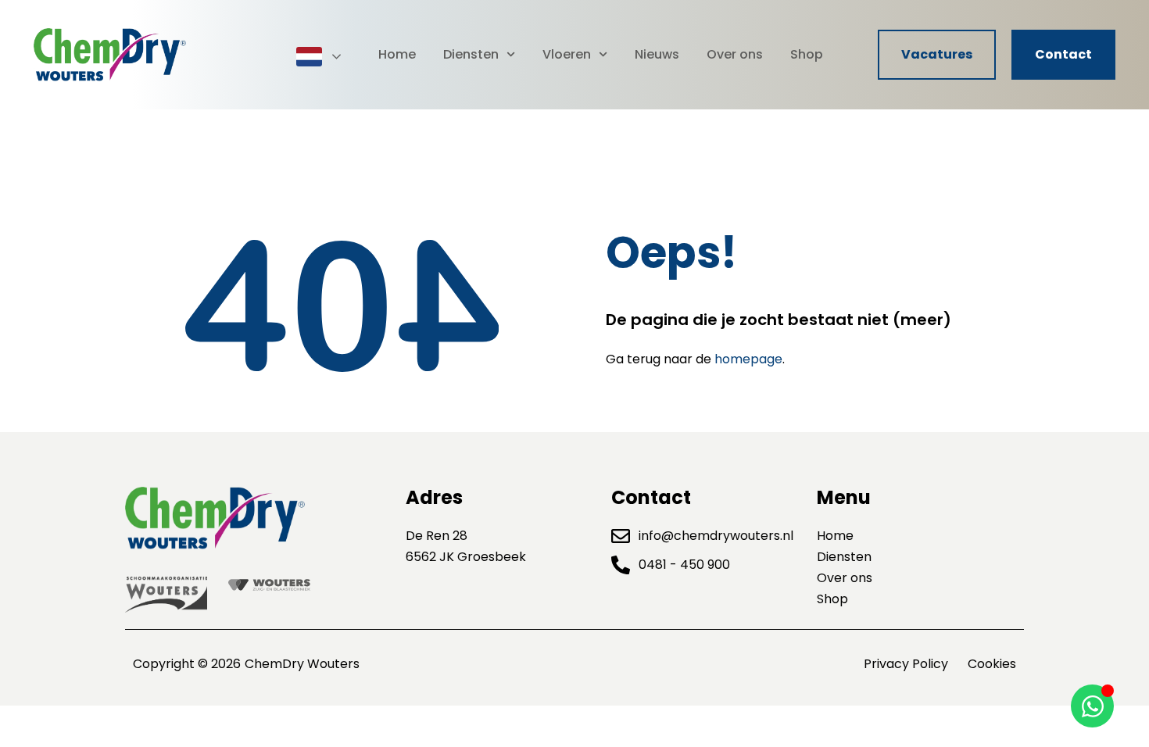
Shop (806, 54)
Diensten (471, 54)
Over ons (735, 54)
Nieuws (657, 54)
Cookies (992, 664)
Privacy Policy (906, 664)
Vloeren (566, 54)
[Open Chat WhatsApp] (1092, 705)
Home (397, 54)
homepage (748, 359)
